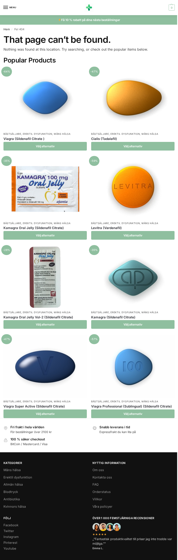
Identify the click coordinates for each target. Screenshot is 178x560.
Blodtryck (10, 492)
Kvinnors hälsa (14, 507)
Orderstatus (101, 492)
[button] (171, 8)
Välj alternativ (45, 146)
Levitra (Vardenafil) (106, 228)
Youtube (9, 548)
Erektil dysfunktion (37, 134)
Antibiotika (11, 499)
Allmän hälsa (13, 484)
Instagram (11, 537)
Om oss (98, 470)
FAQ (95, 484)
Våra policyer (102, 507)
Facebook (10, 525)
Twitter (8, 531)
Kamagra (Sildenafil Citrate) (113, 317)
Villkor (97, 499)
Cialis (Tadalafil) (104, 139)
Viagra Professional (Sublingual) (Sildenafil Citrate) (131, 406)
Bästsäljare (12, 134)
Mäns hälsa (62, 134)
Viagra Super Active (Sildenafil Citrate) (34, 406)
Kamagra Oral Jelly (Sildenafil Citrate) (33, 228)
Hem (6, 29)
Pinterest (10, 543)
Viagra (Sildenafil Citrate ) (23, 139)
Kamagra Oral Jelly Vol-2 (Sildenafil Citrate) (38, 317)
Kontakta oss (102, 477)
